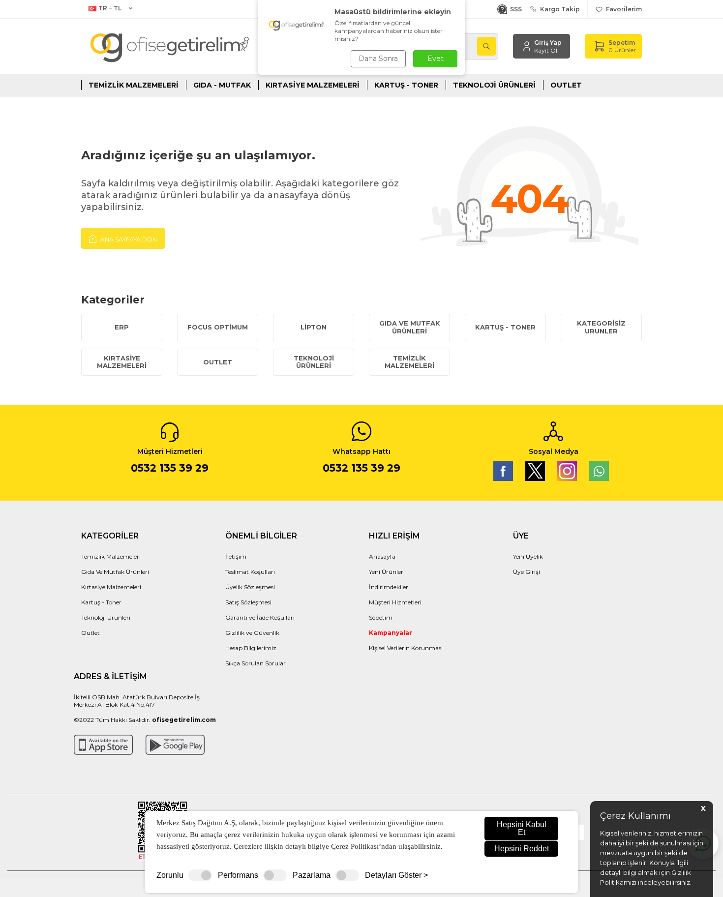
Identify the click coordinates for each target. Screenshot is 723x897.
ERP (122, 327)
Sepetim (380, 617)
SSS (514, 9)
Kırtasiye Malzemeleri (313, 85)
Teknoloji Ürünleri (494, 85)
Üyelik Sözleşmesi (250, 587)
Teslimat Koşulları (250, 571)
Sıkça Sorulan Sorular (255, 663)
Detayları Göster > (396, 875)
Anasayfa (382, 556)
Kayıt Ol (545, 50)
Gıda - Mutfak (222, 85)
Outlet (566, 85)
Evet (435, 58)
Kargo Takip (558, 9)
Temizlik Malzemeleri (134, 85)
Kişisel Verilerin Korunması (406, 648)
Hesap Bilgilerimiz (250, 648)
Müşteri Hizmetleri (395, 602)
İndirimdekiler (388, 587)
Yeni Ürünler (386, 571)
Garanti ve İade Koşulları (260, 617)
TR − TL (109, 8)
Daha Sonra (378, 58)
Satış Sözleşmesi (248, 602)
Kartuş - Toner (406, 85)
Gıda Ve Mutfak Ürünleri (115, 571)
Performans (238, 875)
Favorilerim (622, 9)
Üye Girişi (526, 571)
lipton (314, 327)
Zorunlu (169, 875)
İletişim (235, 556)
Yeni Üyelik (528, 556)
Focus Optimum (217, 327)
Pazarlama (312, 875)
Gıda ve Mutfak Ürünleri (409, 327)
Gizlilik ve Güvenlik (252, 632)
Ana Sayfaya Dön (128, 239)
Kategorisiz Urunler (601, 327)
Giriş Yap (548, 42)
